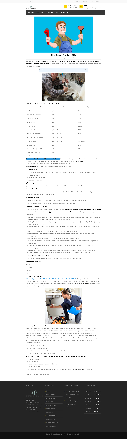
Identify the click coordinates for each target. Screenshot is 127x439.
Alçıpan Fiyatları (51, 416)
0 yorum (49, 58)
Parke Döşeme (50, 419)
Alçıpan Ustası (50, 398)
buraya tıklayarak (78, 369)
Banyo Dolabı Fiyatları (72, 401)
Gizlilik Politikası (51, 395)
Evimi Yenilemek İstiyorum (71, 405)
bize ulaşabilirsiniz (78, 161)
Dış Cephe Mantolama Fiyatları (72, 396)
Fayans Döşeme (51, 426)
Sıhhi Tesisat (56, 58)
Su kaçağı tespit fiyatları (82, 283)
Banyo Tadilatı (50, 409)
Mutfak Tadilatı (51, 405)
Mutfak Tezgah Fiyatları (73, 391)
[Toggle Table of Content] (85, 70)
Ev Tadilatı (31, 12)
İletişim (63, 12)
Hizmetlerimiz (40, 12)
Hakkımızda (50, 12)
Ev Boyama (49, 412)
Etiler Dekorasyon (68, 58)
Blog (57, 12)
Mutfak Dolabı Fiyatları (53, 423)
